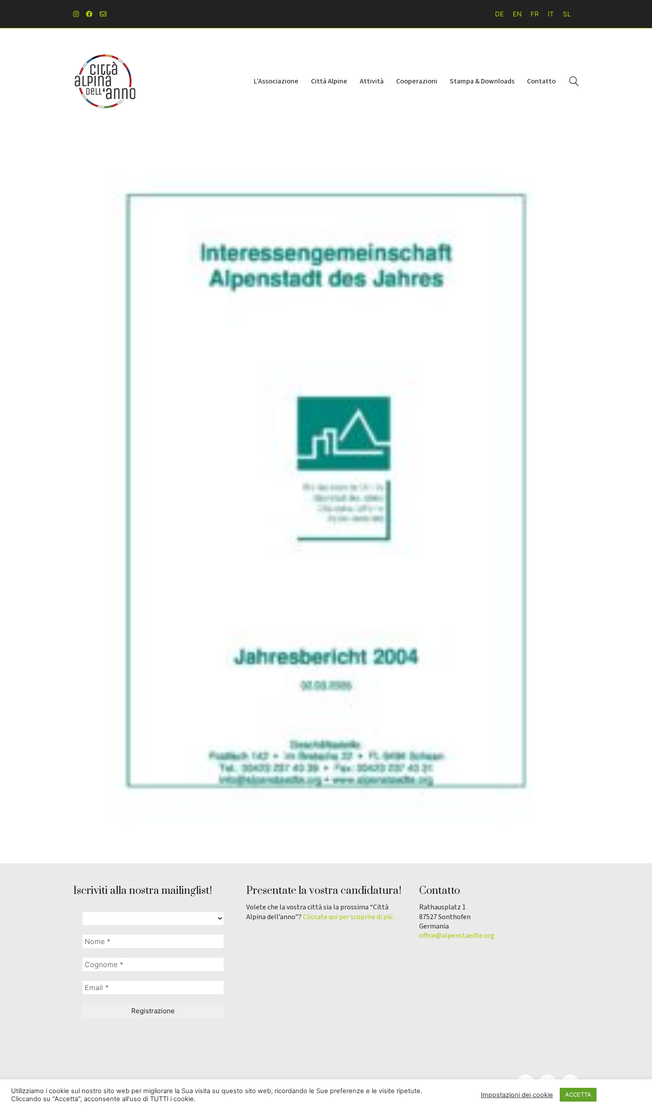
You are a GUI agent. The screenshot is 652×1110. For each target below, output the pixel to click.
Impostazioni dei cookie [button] (517, 1095)
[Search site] (574, 82)
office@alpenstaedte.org (457, 935)
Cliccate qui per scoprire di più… (351, 917)
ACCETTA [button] (578, 1094)
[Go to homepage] (104, 81)
